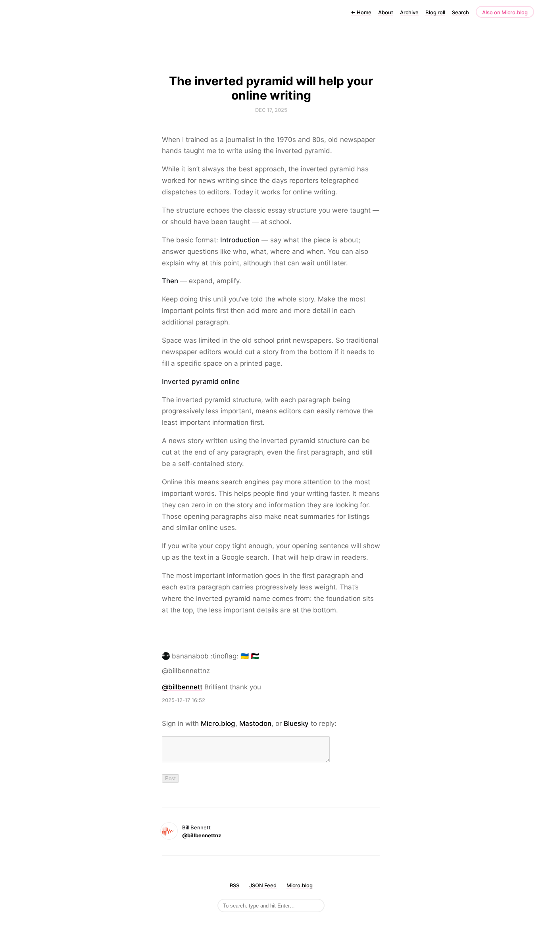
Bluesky (296, 723)
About (385, 12)
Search (460, 12)
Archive (409, 12)
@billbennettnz (201, 835)
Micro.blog (218, 723)
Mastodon (255, 723)
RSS (234, 885)
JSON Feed (263, 885)
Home (361, 12)
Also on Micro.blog (505, 12)
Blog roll (435, 12)
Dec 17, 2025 (271, 110)
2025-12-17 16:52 (183, 700)
